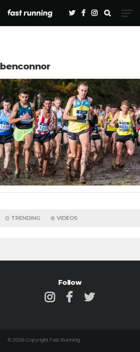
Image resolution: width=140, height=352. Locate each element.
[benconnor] (70, 183)
